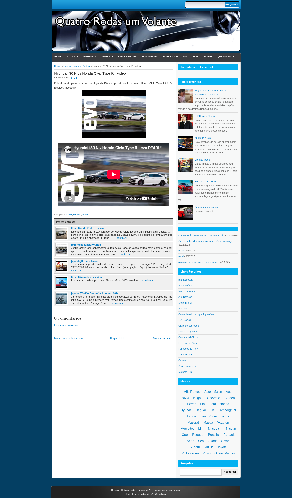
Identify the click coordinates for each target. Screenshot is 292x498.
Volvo (206, 453)
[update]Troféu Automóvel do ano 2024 (95, 293)
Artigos (107, 56)
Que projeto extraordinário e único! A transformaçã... (206, 241)
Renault (229, 434)
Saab (190, 441)
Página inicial (118, 338)
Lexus (225, 416)
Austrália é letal (203, 138)
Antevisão (90, 56)
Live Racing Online (188, 343)
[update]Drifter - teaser (84, 261)
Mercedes (187, 428)
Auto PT (182, 308)
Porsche (213, 434)
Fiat (203, 404)
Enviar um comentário (66, 325)
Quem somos (226, 56)
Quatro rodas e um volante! (136, 490)
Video (86, 66)
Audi (229, 391)
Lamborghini (227, 410)
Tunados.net (185, 354)
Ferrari (192, 404)
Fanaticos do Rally (188, 348)
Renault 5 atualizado (206, 181)
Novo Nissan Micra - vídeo (87, 277)
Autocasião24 (185, 285)
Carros (182, 360)
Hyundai (77, 66)
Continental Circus (188, 337)
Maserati (193, 422)
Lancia (192, 416)
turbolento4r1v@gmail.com (153, 494)
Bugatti (198, 398)
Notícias (72, 56)
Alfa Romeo (192, 391)
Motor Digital (185, 302)
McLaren (223, 422)
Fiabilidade (170, 56)
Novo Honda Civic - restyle (87, 228)
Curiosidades (127, 56)
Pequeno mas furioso (206, 207)
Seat (201, 441)
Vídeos (207, 56)
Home (58, 56)
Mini (201, 428)
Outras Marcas (224, 453)
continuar (122, 237)
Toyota (222, 447)
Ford (213, 404)
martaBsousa (185, 279)
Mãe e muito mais (187, 291)
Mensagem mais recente (68, 338)
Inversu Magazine (188, 331)
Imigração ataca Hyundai (86, 244)
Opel (185, 434)
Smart (225, 441)
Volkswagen (190, 453)
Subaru (195, 447)
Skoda (213, 441)
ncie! (181, 250)
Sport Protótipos (187, 366)
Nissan (231, 428)
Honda (67, 66)
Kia (212, 410)
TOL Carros (184, 320)
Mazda (208, 422)
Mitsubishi (215, 428)
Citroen (229, 398)
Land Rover (209, 416)
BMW (185, 398)
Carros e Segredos (188, 325)
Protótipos (190, 56)
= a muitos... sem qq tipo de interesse (198, 262)
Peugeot (198, 434)
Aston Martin (213, 391)
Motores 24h (185, 372)
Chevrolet (213, 398)
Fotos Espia (150, 56)
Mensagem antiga (163, 338)
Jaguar (201, 410)
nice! (181, 256)
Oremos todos (202, 159)
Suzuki (208, 447)
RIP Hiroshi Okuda (205, 116)
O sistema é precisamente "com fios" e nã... (201, 235)
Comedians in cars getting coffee (196, 314)
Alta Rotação (185, 297)
